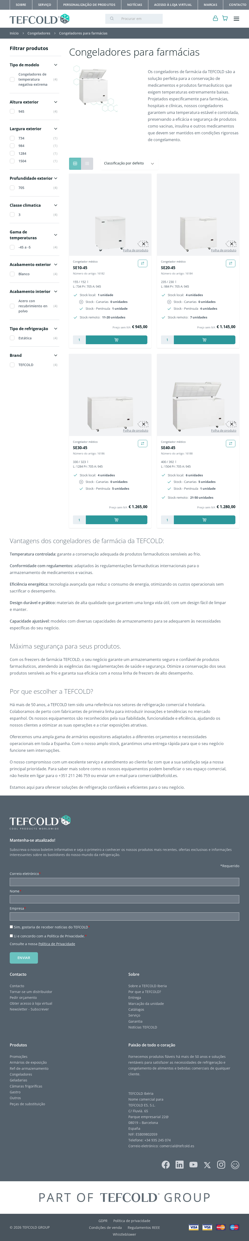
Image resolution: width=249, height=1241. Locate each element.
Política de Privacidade (56, 943)
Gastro (15, 1092)
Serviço (134, 1015)
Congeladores (21, 1074)
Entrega (134, 997)
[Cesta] (225, 19)
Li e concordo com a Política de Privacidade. (50, 936)
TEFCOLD (25, 364)
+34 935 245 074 (157, 1140)
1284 (22, 153)
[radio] (87, 164)
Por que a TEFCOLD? (145, 991)
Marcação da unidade (146, 1003)
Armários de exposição (28, 1062)
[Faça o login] (215, 19)
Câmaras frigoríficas (26, 1086)
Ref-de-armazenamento (29, 1068)
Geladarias (18, 1080)
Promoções (18, 1056)
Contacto (17, 986)
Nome (15, 891)
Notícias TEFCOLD (142, 1027)
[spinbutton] (79, 339)
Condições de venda (105, 1227)
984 (21, 145)
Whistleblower (124, 1234)
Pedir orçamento (24, 997)
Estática (25, 338)
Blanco (24, 274)
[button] (34, 65)
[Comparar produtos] (142, 263)
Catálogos (136, 1009)
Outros (15, 1098)
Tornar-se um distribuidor (31, 991)
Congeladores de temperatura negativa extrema (32, 79)
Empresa (18, 908)
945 (21, 111)
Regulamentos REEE (144, 1227)
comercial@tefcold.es (177, 1146)
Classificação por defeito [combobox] (124, 163)
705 (21, 187)
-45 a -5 (24, 247)
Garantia (135, 1021)
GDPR (102, 1220)
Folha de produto (135, 250)
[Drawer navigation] (236, 19)
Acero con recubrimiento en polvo (32, 306)
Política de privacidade (131, 1220)
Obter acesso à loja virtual (31, 1003)
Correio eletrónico (25, 873)
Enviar (24, 957)
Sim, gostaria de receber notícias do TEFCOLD (52, 927)
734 (21, 138)
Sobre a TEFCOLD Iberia (148, 986)
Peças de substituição (27, 1104)
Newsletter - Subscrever (29, 1009)
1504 (22, 161)
